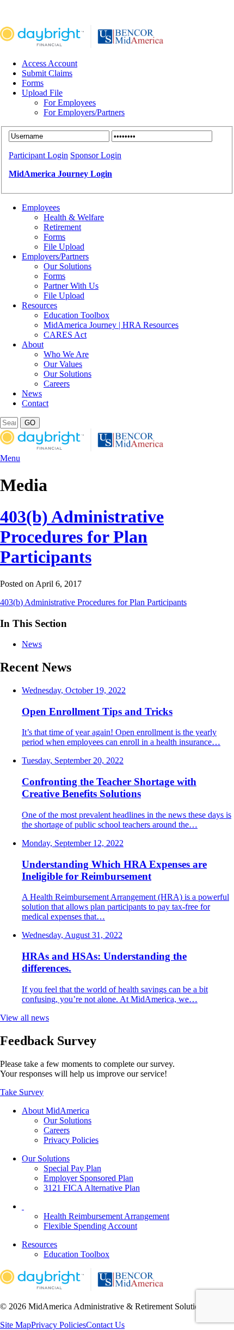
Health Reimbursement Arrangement (106, 1216)
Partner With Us (71, 285)
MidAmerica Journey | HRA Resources (111, 325)
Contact (35, 403)
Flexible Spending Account (90, 1225)
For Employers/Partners (84, 112)
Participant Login (38, 155)
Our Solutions (67, 266)
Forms (33, 83)
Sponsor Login (95, 155)
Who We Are (66, 354)
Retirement (62, 227)
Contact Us (105, 1324)
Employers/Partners (55, 256)
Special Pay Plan (72, 1168)
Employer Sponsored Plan (88, 1178)
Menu (10, 458)
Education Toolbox (76, 315)
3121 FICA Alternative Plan (92, 1187)
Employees (41, 207)
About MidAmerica (55, 1110)
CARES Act (65, 334)
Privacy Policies (71, 1140)
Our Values (63, 364)
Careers (57, 383)
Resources (39, 305)
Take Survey (22, 1092)
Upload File (42, 92)
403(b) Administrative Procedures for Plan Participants (82, 537)
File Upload (64, 246)
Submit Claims (47, 73)
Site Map (15, 1324)
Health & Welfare (74, 217)
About (33, 344)
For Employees (70, 102)
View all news (24, 1017)
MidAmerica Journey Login (60, 173)
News (32, 393)
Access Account (49, 63)
